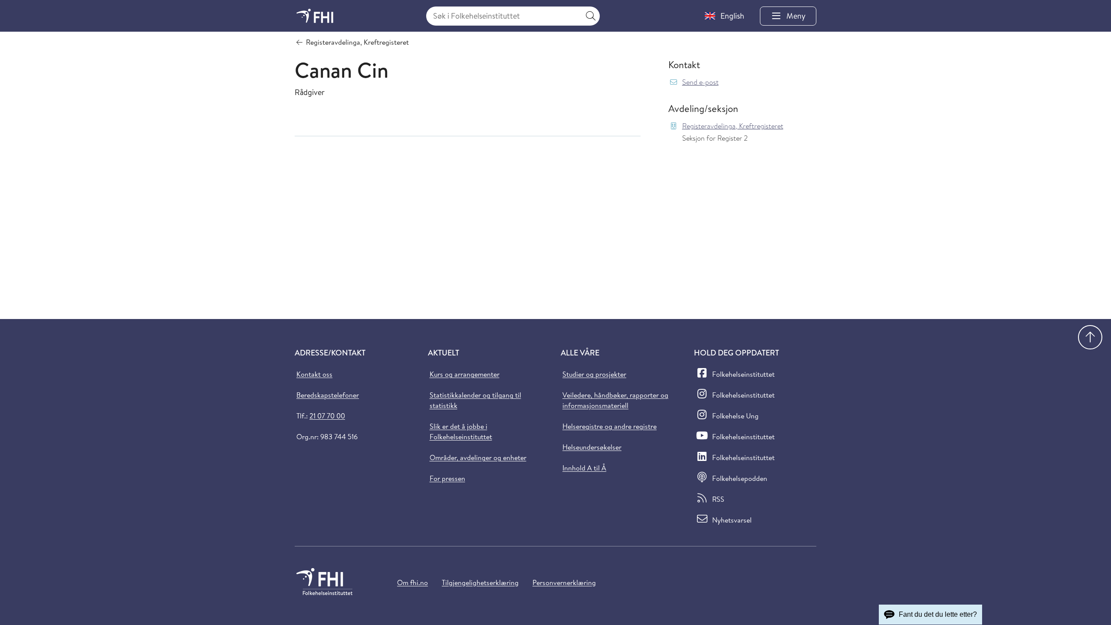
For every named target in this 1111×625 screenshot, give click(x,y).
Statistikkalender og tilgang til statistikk (475, 400)
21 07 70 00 (327, 416)
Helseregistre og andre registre (609, 426)
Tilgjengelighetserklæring (480, 582)
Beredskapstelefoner (327, 395)
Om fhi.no (412, 582)
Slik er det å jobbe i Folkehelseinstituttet (461, 431)
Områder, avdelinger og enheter (478, 457)
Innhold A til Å (584, 468)
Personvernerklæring (564, 582)
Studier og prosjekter (594, 374)
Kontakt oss (314, 374)
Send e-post (700, 82)
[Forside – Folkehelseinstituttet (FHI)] (315, 15)
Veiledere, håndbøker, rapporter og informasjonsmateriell (615, 400)
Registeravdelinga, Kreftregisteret (732, 126)
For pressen (447, 478)
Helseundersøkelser (591, 447)
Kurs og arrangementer (465, 374)
